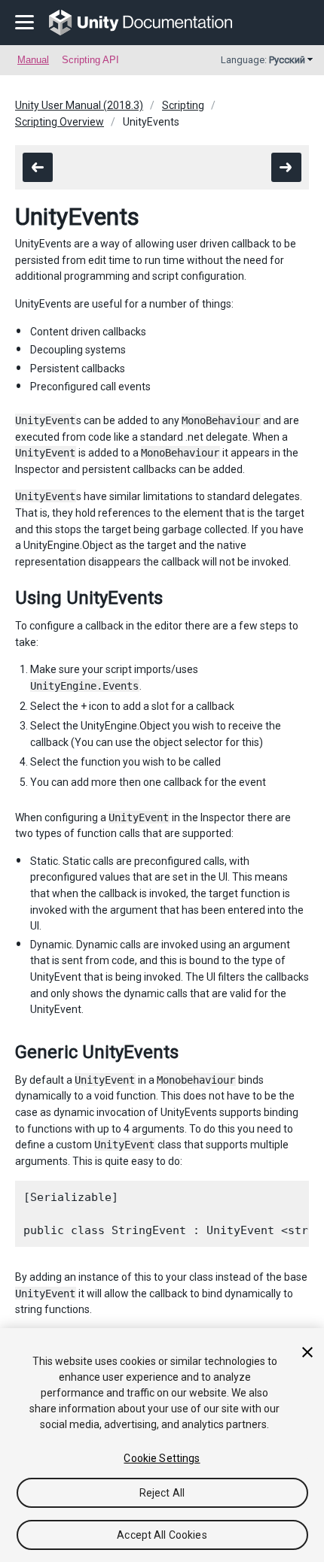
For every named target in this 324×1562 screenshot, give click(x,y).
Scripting (183, 105)
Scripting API (90, 59)
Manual (33, 59)
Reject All (162, 1493)
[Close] (307, 1352)
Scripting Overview (59, 122)
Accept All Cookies (162, 1535)
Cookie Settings (162, 1458)
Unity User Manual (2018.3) (79, 105)
